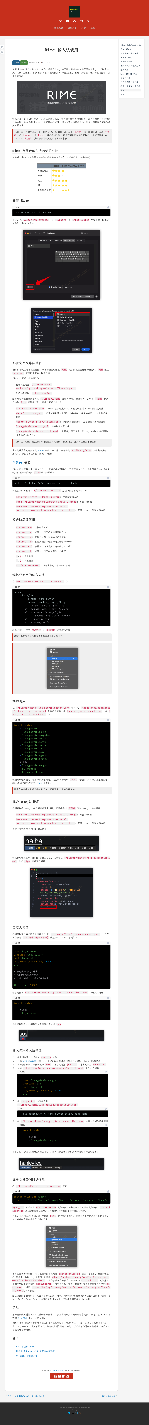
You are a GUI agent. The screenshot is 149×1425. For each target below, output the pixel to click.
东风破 (17, 463)
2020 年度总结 (108, 1396)
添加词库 (124, 70)
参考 (122, 95)
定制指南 (22, 1318)
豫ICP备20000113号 (84, 1407)
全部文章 (72, 27)
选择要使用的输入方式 (130, 66)
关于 (83, 27)
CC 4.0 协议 (58, 1371)
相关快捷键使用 (127, 62)
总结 (122, 90)
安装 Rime (125, 49)
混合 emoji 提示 (128, 74)
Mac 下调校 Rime (25, 1346)
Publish (80, 1410)
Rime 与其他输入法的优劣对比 (130, 45)
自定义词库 (125, 78)
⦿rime (16, 62)
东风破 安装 (126, 58)
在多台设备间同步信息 (130, 86)
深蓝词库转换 (29, 1061)
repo (41, 450)
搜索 (92, 27)
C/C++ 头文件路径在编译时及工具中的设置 (26, 1396)
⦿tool (24, 62)
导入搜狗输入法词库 (129, 82)
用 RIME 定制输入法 (27, 1356)
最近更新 (58, 27)
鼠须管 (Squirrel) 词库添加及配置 (35, 1351)
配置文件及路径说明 (129, 53)
